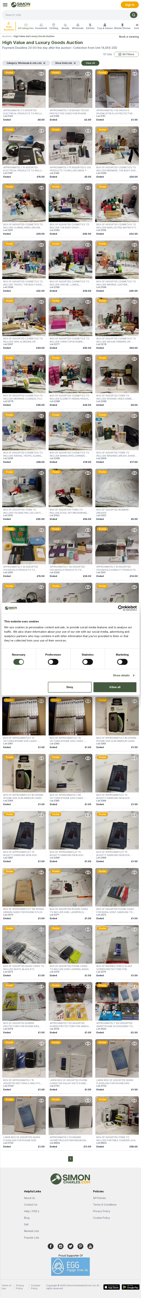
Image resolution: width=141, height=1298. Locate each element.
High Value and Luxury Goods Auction (34, 36)
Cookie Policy (101, 1217)
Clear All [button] (90, 63)
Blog (27, 1217)
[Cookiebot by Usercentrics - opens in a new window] (121, 608)
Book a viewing (129, 36)
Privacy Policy (101, 1211)
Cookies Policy (35, 1287)
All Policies (99, 1197)
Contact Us (30, 1204)
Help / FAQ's (31, 1211)
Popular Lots (31, 1237)
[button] (126, 54)
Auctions (7, 36)
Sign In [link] (129, 5)
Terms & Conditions (105, 1204)
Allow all (114, 687)
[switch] (53, 662)
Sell (26, 1224)
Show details (121, 675)
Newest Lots (31, 1231)
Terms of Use (6, 1287)
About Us (29, 1197)
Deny (69, 687)
